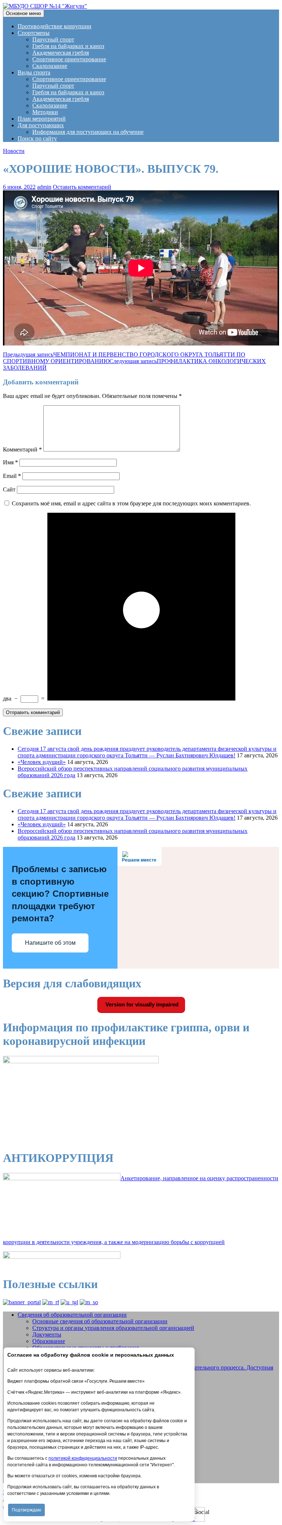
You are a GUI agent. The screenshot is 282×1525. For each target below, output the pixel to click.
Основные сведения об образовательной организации (99, 1321)
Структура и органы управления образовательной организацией (113, 1328)
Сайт (9, 489)
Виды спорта (34, 72)
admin (44, 187)
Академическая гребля (60, 53)
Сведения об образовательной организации (72, 1315)
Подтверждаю (26, 1510)
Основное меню (23, 13)
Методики (45, 112)
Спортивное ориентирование (69, 59)
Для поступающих (41, 125)
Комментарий (22, 449)
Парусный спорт (53, 39)
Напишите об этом (50, 943)
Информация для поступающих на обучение (88, 132)
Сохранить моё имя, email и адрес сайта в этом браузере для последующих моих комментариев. (131, 503)
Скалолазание (49, 66)
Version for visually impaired (141, 1004)
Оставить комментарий (82, 187)
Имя (10, 462)
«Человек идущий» (42, 762)
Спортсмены (34, 33)
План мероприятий (42, 119)
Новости (14, 151)
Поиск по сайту (37, 138)
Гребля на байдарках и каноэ (68, 46)
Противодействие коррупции (54, 26)
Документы (46, 1334)
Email (12, 476)
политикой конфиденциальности (82, 1458)
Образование (48, 1341)
